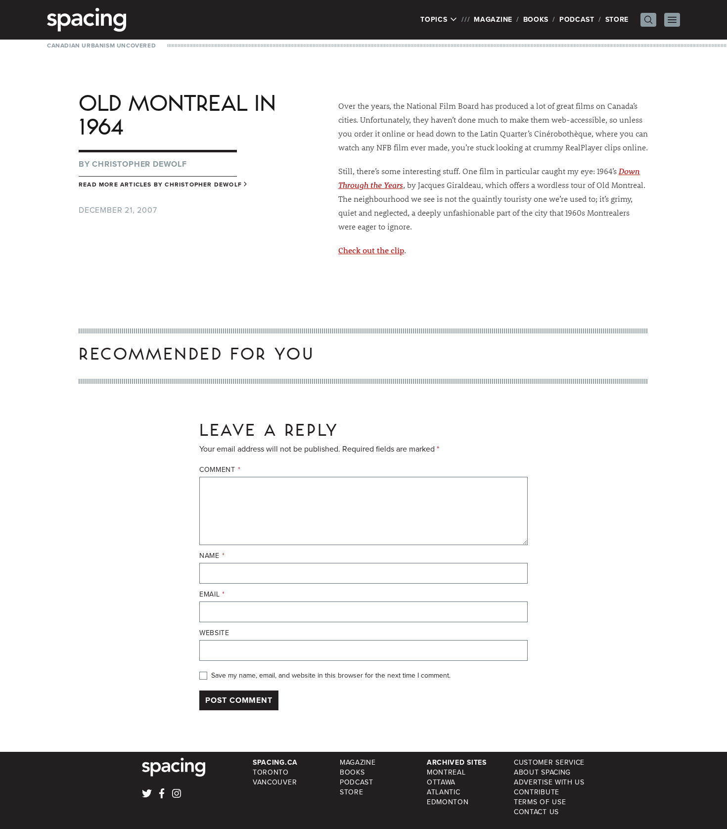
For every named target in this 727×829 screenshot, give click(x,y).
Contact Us (536, 812)
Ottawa (441, 782)
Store (617, 19)
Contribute (536, 792)
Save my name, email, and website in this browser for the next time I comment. (331, 676)
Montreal (446, 772)
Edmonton (448, 802)
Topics (435, 20)
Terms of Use (540, 802)
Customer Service (549, 762)
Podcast (576, 19)
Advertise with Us (549, 782)
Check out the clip (371, 250)
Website (214, 633)
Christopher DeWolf (139, 164)
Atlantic (443, 792)
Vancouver (275, 782)
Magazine (493, 19)
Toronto (271, 772)
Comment (219, 470)
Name (212, 556)
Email (212, 594)
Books (536, 19)
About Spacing (542, 772)
